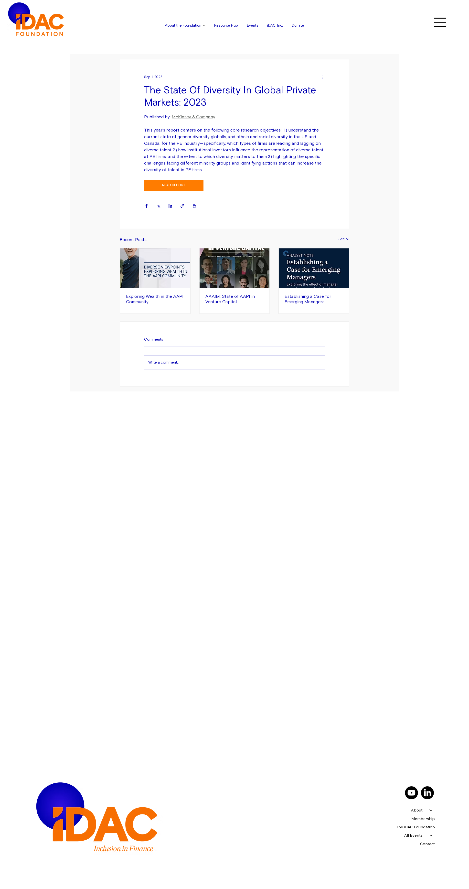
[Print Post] (194, 206)
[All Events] (431, 835)
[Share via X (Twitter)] (158, 206)
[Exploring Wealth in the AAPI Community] (155, 268)
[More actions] (322, 77)
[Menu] (440, 22)
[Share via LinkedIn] (170, 206)
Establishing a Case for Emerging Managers (308, 299)
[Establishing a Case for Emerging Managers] (314, 268)
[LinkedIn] (427, 792)
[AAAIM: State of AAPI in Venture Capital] (235, 268)
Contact (427, 843)
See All (344, 239)
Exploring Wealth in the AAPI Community (154, 299)
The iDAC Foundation (415, 826)
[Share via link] (182, 206)
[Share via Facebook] (146, 206)
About (417, 810)
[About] (431, 810)
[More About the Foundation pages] (204, 25)
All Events (413, 835)
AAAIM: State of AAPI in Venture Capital (230, 299)
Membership (423, 818)
